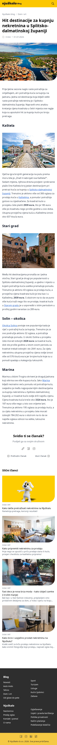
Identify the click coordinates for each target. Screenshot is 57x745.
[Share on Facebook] (28, 448)
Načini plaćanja (38, 721)
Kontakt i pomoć (10, 718)
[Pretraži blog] (53, 4)
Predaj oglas (9, 715)
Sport (33, 680)
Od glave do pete (11, 697)
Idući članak (40, 456)
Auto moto (8, 686)
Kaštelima (24, 197)
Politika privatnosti (39, 717)
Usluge (34, 688)
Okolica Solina (9, 325)
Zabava (34, 696)
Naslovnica (8, 711)
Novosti (6, 682)
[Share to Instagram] (34, 448)
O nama (7, 722)
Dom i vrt (22, 14)
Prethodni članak (18, 456)
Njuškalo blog (8, 14)
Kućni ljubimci (37, 692)
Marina (46, 380)
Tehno (6, 690)
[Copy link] (23, 448)
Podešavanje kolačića (40, 724)
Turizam (34, 684)
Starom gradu (11, 305)
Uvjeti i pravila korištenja (42, 713)
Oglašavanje (36, 709)
